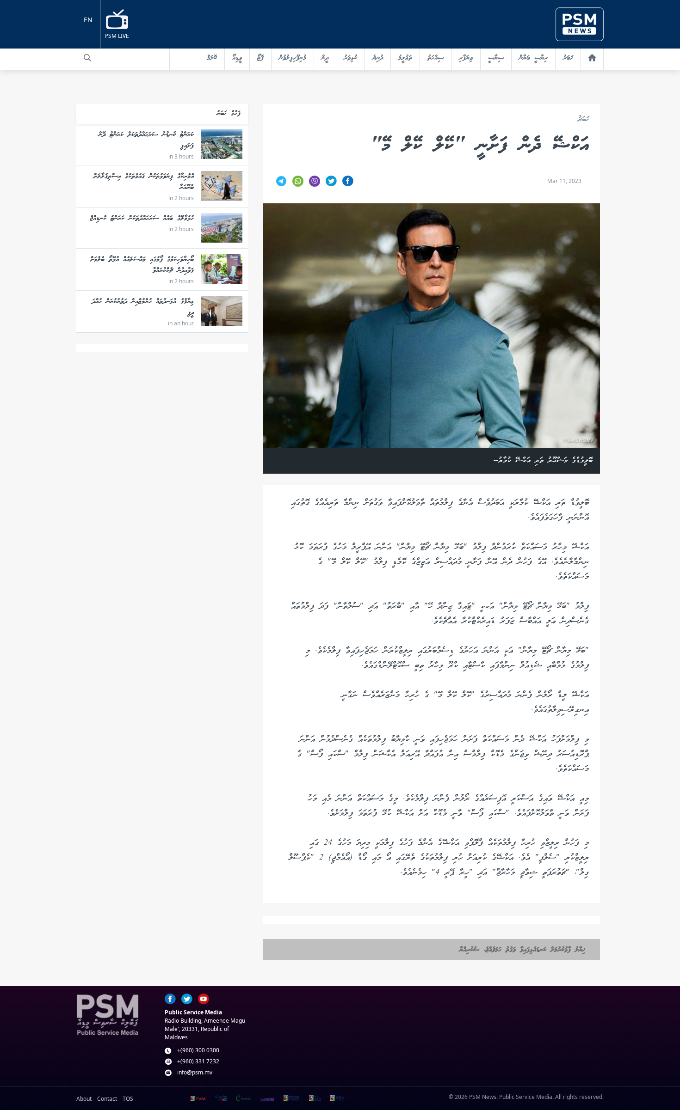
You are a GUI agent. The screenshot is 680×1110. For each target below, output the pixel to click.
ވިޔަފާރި (466, 58)
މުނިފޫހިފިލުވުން (292, 58)
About (84, 1099)
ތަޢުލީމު (405, 58)
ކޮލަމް (212, 58)
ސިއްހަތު (435, 58)
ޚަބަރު (568, 58)
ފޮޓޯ (260, 58)
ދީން (324, 58)
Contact (107, 1099)
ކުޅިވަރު (350, 58)
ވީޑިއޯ (237, 58)
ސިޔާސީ (496, 58)
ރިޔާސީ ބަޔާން (533, 58)
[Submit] (87, 58)
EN (88, 19)
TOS (128, 1099)
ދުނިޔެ (377, 58)
